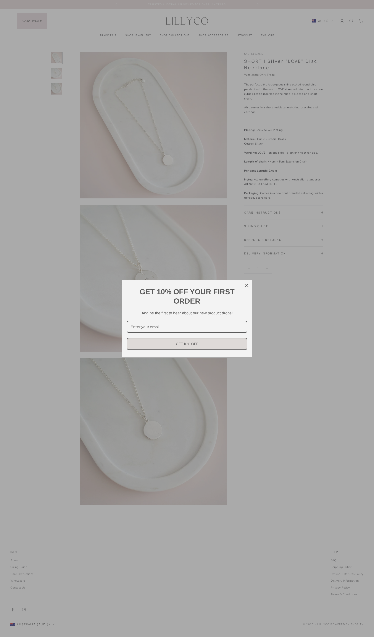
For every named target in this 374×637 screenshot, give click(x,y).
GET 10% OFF (187, 344)
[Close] (247, 285)
